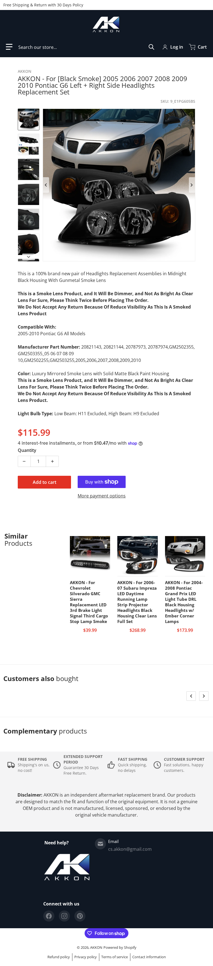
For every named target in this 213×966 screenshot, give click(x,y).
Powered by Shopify (119, 947)
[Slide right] (192, 185)
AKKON (96, 947)
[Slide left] (46, 185)
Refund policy (58, 956)
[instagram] (64, 916)
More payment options (102, 496)
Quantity (27, 450)
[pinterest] (79, 916)
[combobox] (86, 47)
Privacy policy (85, 956)
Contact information (149, 956)
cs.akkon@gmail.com (130, 849)
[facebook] (48, 916)
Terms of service (114, 956)
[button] (9, 46)
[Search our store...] (151, 47)
